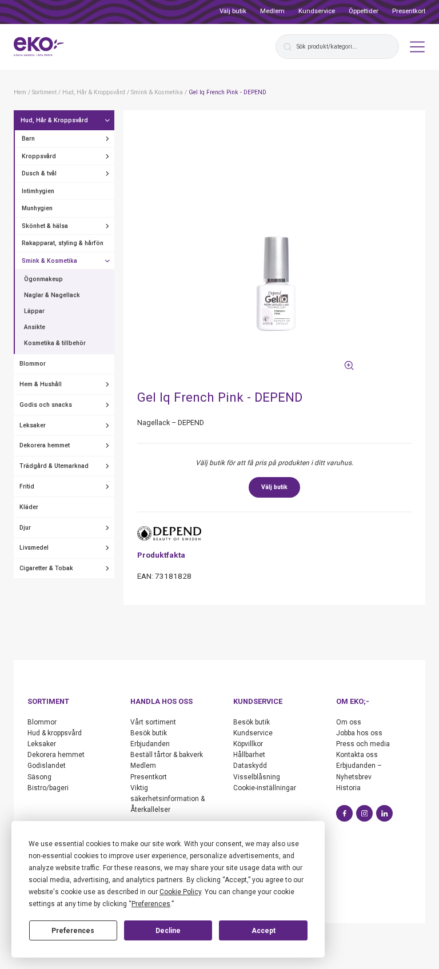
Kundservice (316, 11)
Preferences (72, 931)
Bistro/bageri (48, 788)
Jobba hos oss (359, 733)
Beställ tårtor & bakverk (166, 755)
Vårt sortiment (153, 722)
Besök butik (148, 733)
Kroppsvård (39, 156)
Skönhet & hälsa (45, 226)
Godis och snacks (45, 405)
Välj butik (233, 11)
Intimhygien (38, 191)
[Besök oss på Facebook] (344, 813)
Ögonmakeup (43, 279)
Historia (348, 788)
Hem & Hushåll (40, 384)
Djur (25, 527)
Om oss (348, 722)
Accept (264, 931)
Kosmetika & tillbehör (55, 343)
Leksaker (32, 425)
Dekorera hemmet (44, 445)
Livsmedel (34, 547)
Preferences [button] (150, 904)
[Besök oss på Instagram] (364, 813)
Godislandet (46, 766)
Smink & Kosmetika (49, 261)
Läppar (34, 311)
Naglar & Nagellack (52, 295)
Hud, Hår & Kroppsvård (54, 120)
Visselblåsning (256, 777)
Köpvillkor (248, 744)
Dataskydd (250, 766)
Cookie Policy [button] (180, 892)
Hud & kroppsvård (54, 733)
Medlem (272, 11)
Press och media (363, 744)
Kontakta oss (357, 755)
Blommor (32, 363)
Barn (28, 138)
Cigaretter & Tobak (46, 568)
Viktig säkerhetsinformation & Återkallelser (167, 799)
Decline (168, 931)
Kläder (28, 507)
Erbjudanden (150, 744)
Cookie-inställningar (264, 788)
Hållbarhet (249, 755)
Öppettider (363, 11)
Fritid (26, 486)
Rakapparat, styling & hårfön (62, 243)
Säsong (39, 777)
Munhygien (37, 208)
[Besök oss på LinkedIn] (384, 813)
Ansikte (34, 327)
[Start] (39, 47)
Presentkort (408, 11)
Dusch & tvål (39, 173)
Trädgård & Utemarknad (54, 466)
